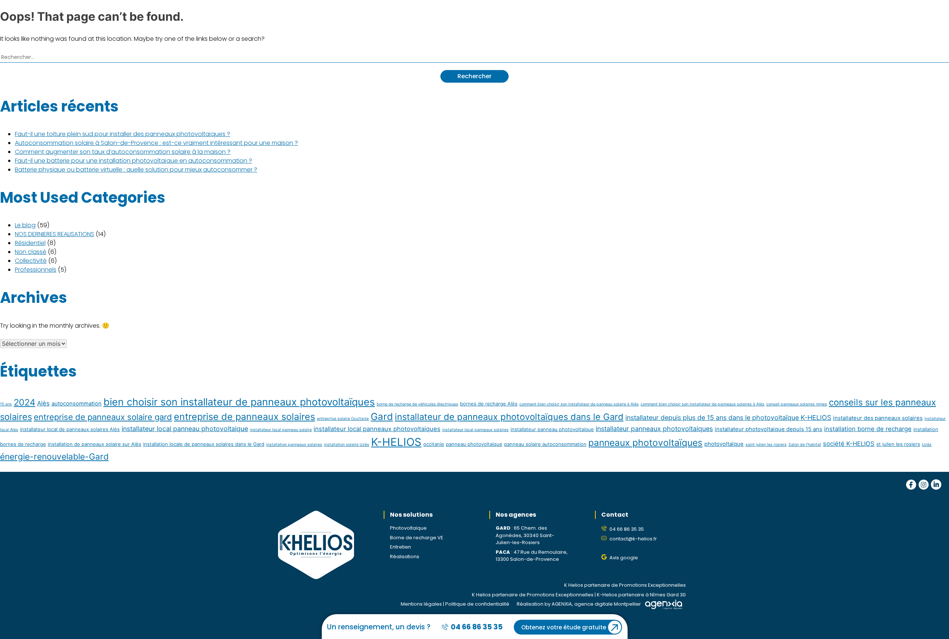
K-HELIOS (396, 442)
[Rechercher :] (474, 56)
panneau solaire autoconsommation (545, 444)
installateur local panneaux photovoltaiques (377, 429)
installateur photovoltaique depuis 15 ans (768, 429)
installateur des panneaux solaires (878, 417)
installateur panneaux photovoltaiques (654, 429)
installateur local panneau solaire (281, 429)
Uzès (927, 444)
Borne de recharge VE (416, 537)
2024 (24, 402)
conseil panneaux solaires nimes (796, 404)
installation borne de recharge (868, 429)
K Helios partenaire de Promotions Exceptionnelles (625, 585)
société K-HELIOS (848, 443)
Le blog (25, 225)
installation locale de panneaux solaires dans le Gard (203, 444)
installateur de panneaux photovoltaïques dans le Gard (509, 416)
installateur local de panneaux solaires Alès (70, 429)
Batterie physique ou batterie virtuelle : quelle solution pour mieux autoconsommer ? (136, 169)
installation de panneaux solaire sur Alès (94, 444)
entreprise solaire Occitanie (343, 418)
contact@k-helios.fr (633, 538)
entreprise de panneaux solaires (244, 416)
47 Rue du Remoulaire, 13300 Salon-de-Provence (532, 556)
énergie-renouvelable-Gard (54, 456)
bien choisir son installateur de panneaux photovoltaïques (239, 402)
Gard (382, 416)
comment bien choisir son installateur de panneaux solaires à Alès (702, 404)
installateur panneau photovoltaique (552, 429)
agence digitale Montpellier (607, 603)
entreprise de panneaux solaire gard (103, 417)
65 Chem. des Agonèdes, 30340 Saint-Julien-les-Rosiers (525, 535)
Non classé (30, 252)
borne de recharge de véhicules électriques (417, 404)
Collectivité (31, 260)
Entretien (400, 546)
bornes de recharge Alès (489, 404)
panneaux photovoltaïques (645, 442)
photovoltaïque (724, 443)
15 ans (6, 404)
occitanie (433, 444)
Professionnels (35, 269)
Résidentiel (30, 243)
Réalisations (404, 556)
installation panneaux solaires (294, 444)
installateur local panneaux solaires (475, 429)
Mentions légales (421, 603)
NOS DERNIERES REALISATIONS (54, 234)
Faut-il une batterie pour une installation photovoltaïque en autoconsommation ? (133, 160)
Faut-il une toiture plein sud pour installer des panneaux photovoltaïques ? (122, 134)
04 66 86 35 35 (626, 529)
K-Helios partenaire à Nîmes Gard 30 (641, 594)
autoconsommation (77, 403)
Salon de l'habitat (804, 444)
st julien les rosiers (898, 444)
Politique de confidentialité (477, 603)
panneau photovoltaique (474, 444)
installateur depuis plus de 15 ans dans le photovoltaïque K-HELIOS (728, 417)
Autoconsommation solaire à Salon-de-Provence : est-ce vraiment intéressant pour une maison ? (156, 143)
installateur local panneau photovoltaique (185, 429)
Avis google (623, 557)
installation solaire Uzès (346, 444)
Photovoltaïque (408, 528)
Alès (43, 403)
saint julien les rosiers (766, 444)
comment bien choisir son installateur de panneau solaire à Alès (579, 404)
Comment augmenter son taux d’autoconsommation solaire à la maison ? (123, 152)
